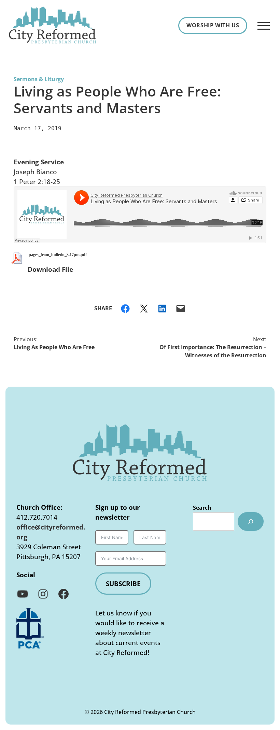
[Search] (251, 521)
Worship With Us (212, 25)
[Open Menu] (263, 25)
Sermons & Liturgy (39, 79)
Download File (50, 269)
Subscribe (123, 583)
